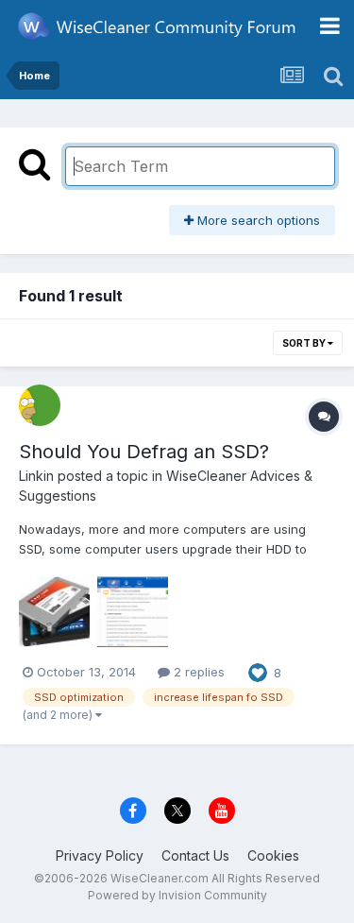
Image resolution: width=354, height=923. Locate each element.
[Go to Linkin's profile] (39, 405)
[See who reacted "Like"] (257, 670)
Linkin (36, 476)
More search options (257, 220)
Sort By (305, 343)
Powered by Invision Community (177, 895)
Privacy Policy (99, 855)
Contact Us (195, 855)
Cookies (273, 855)
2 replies (197, 671)
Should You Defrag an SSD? (144, 451)
